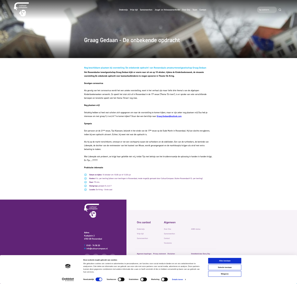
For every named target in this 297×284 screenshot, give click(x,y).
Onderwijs (123, 9)
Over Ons (186, 9)
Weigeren (225, 274)
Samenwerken (146, 9)
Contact (202, 9)
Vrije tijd (134, 9)
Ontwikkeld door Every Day (200, 254)
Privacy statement (159, 254)
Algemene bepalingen (144, 254)
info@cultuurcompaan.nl (96, 248)
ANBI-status (195, 229)
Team (194, 9)
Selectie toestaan (225, 267)
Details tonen (177, 279)
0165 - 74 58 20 (92, 245)
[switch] (121, 279)
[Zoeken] (280, 10)
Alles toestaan (225, 261)
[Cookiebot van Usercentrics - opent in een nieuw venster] (68, 279)
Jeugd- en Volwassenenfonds (167, 9)
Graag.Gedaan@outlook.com (169, 116)
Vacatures (168, 243)
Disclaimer (171, 254)
